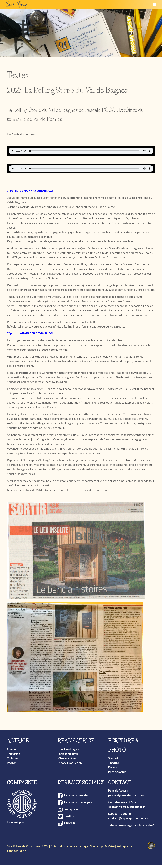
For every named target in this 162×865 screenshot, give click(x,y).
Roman (112, 767)
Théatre (12, 758)
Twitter (69, 816)
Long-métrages (68, 753)
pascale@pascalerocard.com (126, 795)
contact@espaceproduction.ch (128, 818)
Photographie (117, 772)
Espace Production (70, 763)
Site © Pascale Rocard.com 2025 (27, 846)
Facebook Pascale (76, 795)
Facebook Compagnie (78, 802)
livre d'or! (148, 825)
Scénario (113, 758)
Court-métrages (68, 749)
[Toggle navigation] (153, 4)
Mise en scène (67, 758)
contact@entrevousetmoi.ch (126, 806)
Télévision (13, 753)
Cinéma (11, 749)
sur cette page (79, 846)
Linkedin (69, 823)
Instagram (71, 809)
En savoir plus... (16, 822)
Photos (11, 763)
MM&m (110, 846)
